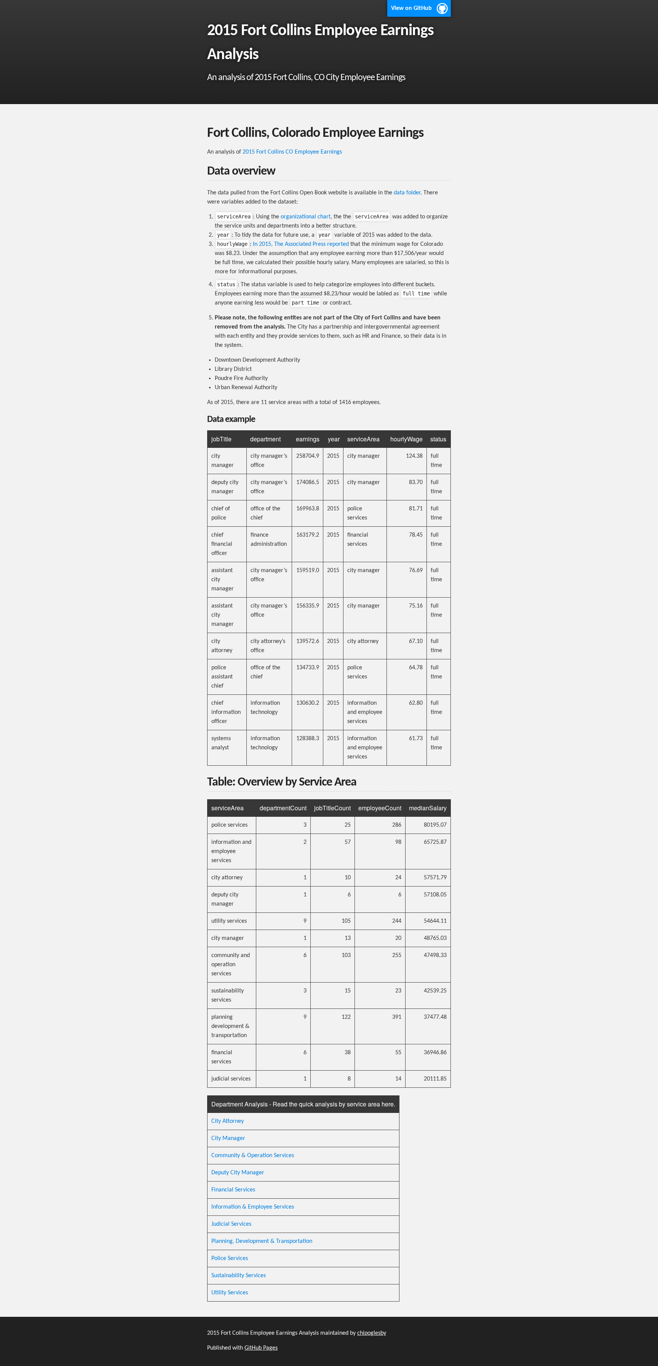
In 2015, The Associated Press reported (301, 244)
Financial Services (233, 1190)
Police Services (229, 1258)
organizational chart (306, 217)
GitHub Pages (261, 1348)
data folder (407, 193)
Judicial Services (231, 1224)
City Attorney (227, 1121)
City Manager (228, 1138)
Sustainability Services (238, 1276)
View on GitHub (411, 8)
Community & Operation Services (252, 1156)
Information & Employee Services (252, 1207)
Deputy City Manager (237, 1173)
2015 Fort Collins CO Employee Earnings (292, 152)
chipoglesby (371, 1333)
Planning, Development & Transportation (261, 1241)
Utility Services (229, 1293)
